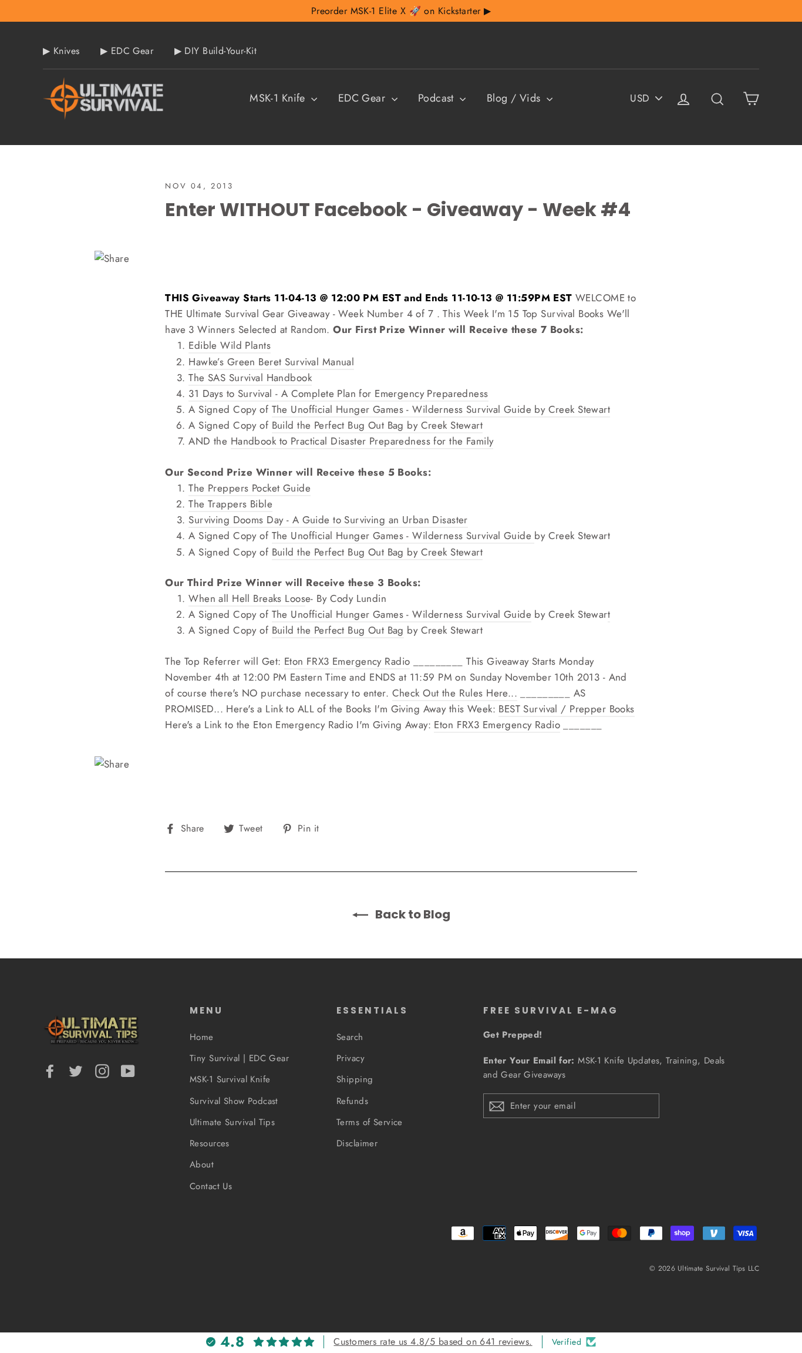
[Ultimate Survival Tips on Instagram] (102, 1070)
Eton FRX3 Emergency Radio (347, 661)
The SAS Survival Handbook (250, 378)
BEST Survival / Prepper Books (566, 709)
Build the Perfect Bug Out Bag (338, 630)
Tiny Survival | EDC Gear (239, 1058)
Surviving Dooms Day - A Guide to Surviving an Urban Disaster (328, 520)
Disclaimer (357, 1143)
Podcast (437, 98)
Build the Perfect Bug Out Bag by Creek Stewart (377, 425)
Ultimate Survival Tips (232, 1122)
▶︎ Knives (61, 51)
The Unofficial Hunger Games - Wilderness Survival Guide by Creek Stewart (441, 409)
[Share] (400, 259)
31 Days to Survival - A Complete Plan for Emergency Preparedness (338, 393)
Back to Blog (411, 914)
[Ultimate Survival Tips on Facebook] (50, 1070)
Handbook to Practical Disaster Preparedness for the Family (362, 441)
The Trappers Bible (230, 504)
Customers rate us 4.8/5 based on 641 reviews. (432, 1341)
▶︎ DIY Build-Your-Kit (215, 51)
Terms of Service (369, 1122)
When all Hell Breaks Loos (246, 598)
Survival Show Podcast (234, 1101)
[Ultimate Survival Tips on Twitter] (76, 1070)
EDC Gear (363, 98)
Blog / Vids (515, 98)
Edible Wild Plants (229, 345)
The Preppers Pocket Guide (249, 488)
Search (349, 1037)
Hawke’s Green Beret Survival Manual (271, 362)
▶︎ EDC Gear (126, 51)
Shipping (354, 1079)
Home (202, 1037)
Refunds (352, 1101)
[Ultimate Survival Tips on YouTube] (128, 1070)
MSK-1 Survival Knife (230, 1079)
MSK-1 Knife (279, 98)
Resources (210, 1143)
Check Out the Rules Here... (454, 693)
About (202, 1164)
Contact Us (211, 1186)
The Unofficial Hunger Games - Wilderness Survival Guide (403, 536)
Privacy (350, 1058)
